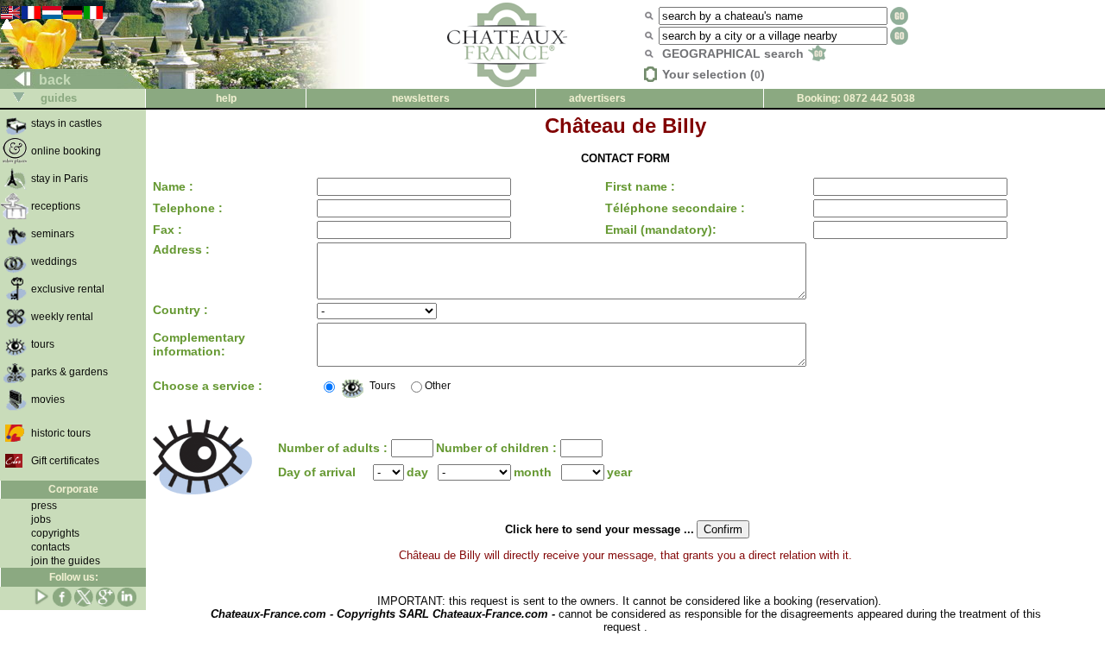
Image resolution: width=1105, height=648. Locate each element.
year (619, 472)
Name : (173, 186)
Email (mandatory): (661, 229)
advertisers (597, 98)
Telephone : (188, 208)
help (226, 98)
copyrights (55, 533)
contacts (50, 547)
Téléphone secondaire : (675, 208)
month (533, 472)
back (53, 79)
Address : (181, 249)
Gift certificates (65, 461)
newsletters (421, 98)
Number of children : (498, 448)
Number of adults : (334, 448)
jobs (41, 519)
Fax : (167, 229)
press (44, 506)
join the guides (65, 561)
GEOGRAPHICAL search (734, 53)
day (417, 472)
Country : (180, 310)
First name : (640, 186)
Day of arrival (317, 472)
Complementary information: (199, 344)
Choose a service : (207, 386)
